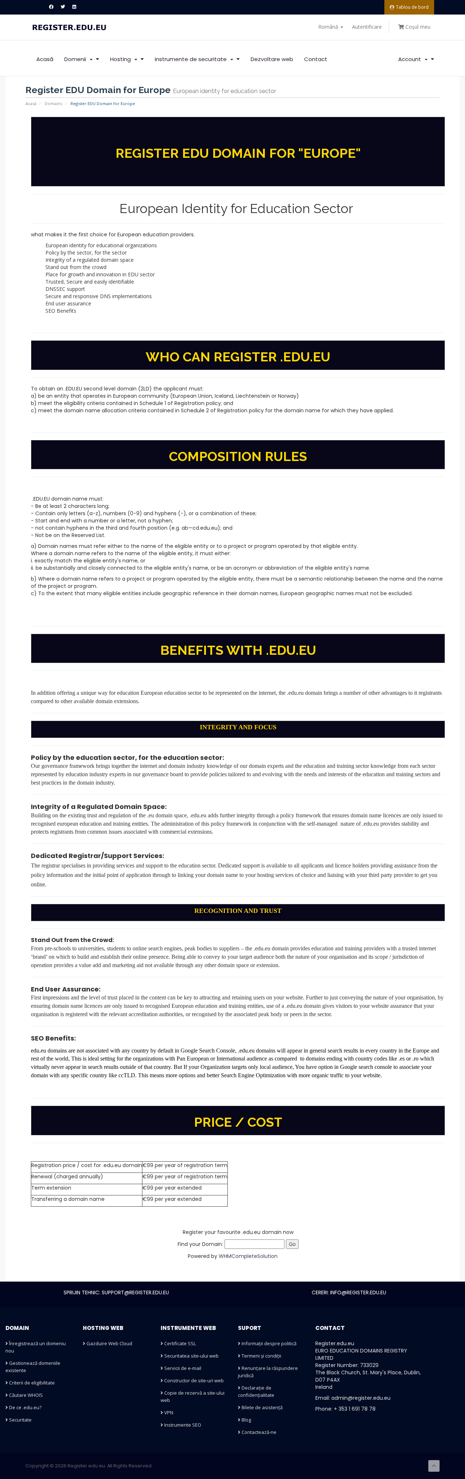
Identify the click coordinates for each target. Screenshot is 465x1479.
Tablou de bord (412, 7)
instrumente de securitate (192, 59)
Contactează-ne (258, 1432)
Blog (245, 1419)
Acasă (44, 59)
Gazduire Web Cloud (108, 1343)
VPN (168, 1412)
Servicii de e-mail (182, 1368)
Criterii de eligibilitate (31, 1382)
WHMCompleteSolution (248, 1256)
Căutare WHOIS (25, 1395)
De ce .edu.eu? (24, 1407)
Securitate (20, 1419)
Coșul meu (417, 26)
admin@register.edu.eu (361, 1398)
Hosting (122, 59)
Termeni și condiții (260, 1355)
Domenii (76, 59)
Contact (315, 59)
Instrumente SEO (182, 1425)
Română (329, 26)
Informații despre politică (268, 1343)
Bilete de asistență (261, 1407)
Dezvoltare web (272, 59)
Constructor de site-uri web (193, 1380)
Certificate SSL (179, 1343)
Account (411, 59)
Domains (53, 103)
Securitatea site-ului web (191, 1355)
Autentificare (367, 26)
